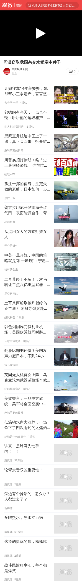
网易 (7, 5)
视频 (19, 5)
